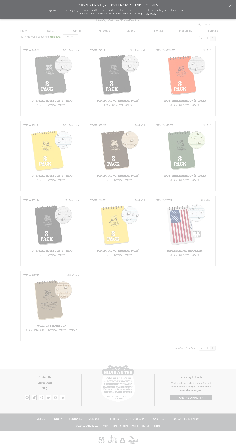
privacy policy (148, 14)
